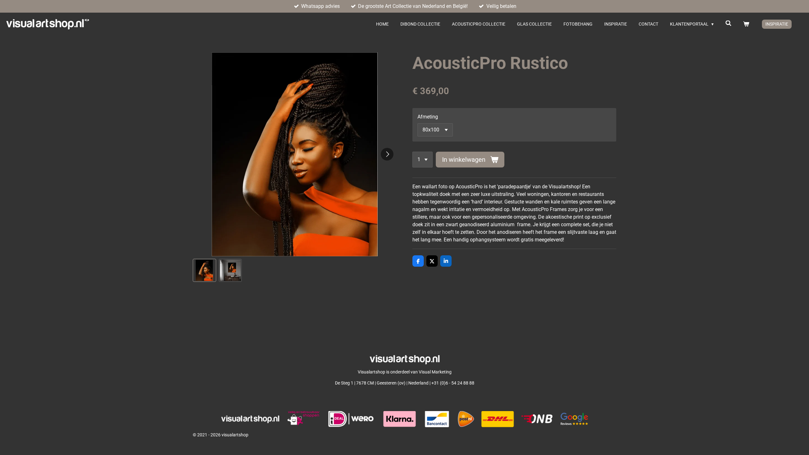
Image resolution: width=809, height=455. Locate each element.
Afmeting (427, 117)
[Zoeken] (728, 23)
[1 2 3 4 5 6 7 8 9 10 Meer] (422, 159)
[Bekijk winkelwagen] (746, 24)
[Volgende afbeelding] (387, 154)
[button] (204, 270)
